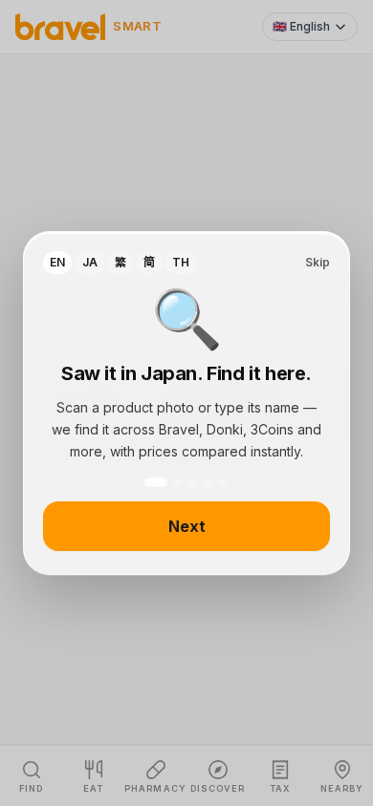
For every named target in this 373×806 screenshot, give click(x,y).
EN (57, 262)
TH (180, 262)
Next (187, 526)
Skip (317, 262)
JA (90, 262)
